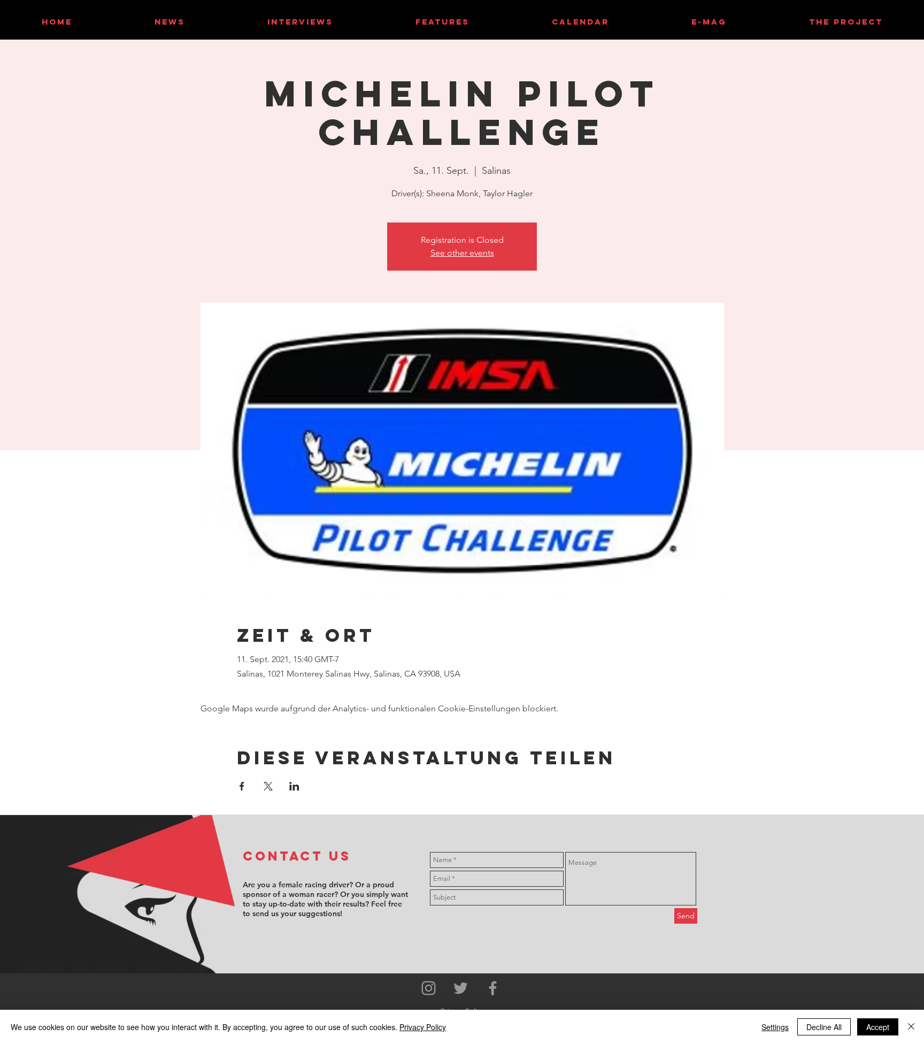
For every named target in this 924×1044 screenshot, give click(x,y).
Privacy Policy (422, 1027)
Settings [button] (775, 1027)
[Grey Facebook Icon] (492, 988)
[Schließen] (911, 1026)
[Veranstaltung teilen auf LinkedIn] (294, 786)
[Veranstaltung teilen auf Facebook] (242, 786)
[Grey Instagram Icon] (428, 988)
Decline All (824, 1027)
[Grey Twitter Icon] (460, 988)
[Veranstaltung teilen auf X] (268, 786)
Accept (877, 1027)
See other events (462, 253)
